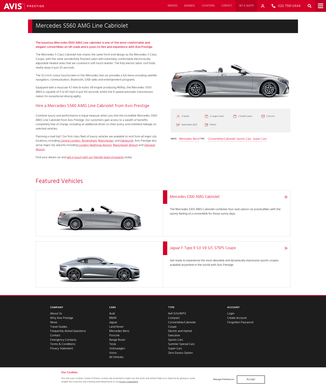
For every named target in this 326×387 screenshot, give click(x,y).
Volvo (113, 353)
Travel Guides (58, 326)
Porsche (114, 335)
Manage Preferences (223, 379)
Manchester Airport (125, 145)
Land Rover (116, 326)
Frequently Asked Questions (68, 331)
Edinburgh (126, 140)
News (53, 322)
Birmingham (89, 140)
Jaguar (113, 322)
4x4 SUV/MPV (177, 313)
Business (189, 6)
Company (56, 307)
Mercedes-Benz (189, 139)
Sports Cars (243, 139)
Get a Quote (246, 6)
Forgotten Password (240, 322)
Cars (112, 307)
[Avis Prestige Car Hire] (23, 6)
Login (230, 313)
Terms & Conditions (62, 344)
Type (171, 307)
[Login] (262, 6)
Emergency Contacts (63, 339)
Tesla (112, 344)
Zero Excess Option (180, 353)
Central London (70, 140)
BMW (113, 318)
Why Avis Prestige (61, 318)
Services (173, 6)
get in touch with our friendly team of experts (95, 157)
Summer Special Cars (181, 344)
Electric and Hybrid (180, 331)
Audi (112, 313)
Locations (208, 6)
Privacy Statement (61, 348)
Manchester (105, 140)
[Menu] (320, 6)
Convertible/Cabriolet (222, 139)
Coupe (172, 326)
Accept (251, 379)
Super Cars (260, 139)
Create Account (237, 318)
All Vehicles (116, 357)
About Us (56, 313)
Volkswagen (117, 348)
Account (233, 307)
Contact (226, 6)
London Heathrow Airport (95, 145)
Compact (174, 318)
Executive (174, 335)
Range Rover (117, 339)
